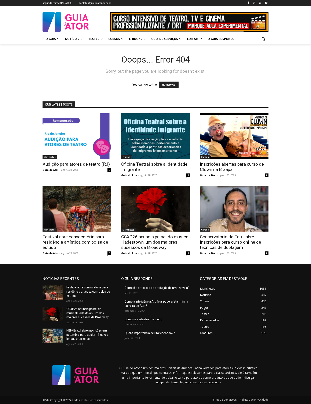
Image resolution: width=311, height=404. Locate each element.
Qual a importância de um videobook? (150, 333)
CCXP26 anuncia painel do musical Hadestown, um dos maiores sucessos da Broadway (155, 242)
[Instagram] (254, 3)
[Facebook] (248, 3)
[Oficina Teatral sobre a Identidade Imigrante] (155, 136)
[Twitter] (260, 3)
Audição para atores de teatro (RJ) (76, 164)
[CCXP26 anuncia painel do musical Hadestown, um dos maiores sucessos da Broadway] (155, 209)
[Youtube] (266, 3)
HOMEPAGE (168, 84)
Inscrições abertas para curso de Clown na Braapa (232, 167)
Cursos (126, 157)
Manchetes (50, 157)
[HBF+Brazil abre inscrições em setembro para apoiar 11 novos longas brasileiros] (53, 336)
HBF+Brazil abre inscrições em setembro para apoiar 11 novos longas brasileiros (87, 334)
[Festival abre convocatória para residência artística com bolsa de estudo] (77, 209)
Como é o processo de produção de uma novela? (157, 287)
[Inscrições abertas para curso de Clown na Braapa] (234, 136)
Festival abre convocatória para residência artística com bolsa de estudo (75, 242)
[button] (263, 39)
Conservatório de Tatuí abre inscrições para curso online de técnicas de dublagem (230, 242)
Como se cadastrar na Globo (143, 319)
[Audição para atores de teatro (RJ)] (77, 136)
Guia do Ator (50, 169)
